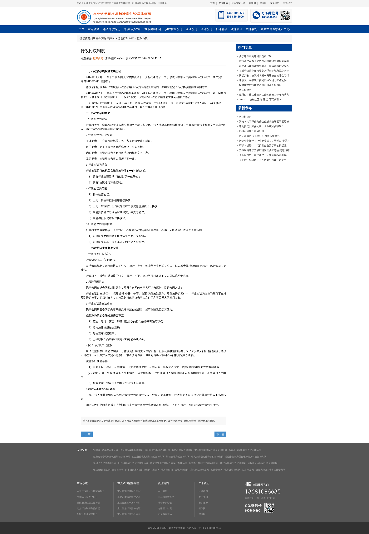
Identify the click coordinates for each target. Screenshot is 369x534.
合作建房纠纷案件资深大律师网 (245, 450)
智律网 (252, 3)
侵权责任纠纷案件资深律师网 (108, 469)
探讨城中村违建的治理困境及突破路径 (260, 85)
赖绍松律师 (245, 89)
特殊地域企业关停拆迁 (88, 502)
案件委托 (162, 491)
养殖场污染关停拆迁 (87, 497)
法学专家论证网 (110, 450)
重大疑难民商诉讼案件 (128, 514)
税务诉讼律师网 (232, 469)
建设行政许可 (126, 38)
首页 (212, 3)
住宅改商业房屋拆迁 (87, 514)
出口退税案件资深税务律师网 (133, 463)
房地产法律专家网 (199, 469)
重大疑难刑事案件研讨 (128, 502)
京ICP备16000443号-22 (210, 528)
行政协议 (142, 38)
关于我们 (287, 3)
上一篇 (87, 434)
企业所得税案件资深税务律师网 (148, 456)
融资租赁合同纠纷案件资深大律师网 (111, 456)
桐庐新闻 (97, 58)
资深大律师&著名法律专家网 (270, 469)
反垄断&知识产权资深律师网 (203, 463)
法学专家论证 (238, 3)
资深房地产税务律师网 (177, 456)
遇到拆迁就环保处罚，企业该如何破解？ (261, 126)
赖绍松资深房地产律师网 (157, 450)
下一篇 (220, 434)
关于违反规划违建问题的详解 (255, 56)
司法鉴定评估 (165, 514)
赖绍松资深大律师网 (182, 450)
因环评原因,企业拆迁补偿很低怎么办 (259, 136)
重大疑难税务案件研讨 (128, 491)
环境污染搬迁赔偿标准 (251, 131)
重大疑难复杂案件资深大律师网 (210, 450)
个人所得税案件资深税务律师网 (207, 456)
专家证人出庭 (165, 508)
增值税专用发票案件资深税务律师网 (168, 463)
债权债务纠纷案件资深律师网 (97, 38)
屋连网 (262, 3)
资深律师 (223, 3)
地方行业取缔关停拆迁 (88, 508)
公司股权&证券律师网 (131, 450)
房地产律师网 (182, 469)
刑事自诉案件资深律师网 (137, 469)
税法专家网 (216, 469)
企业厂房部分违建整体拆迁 (91, 491)
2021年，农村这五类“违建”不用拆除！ (260, 99)
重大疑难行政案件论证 (128, 508)
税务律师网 (167, 469)
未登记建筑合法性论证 (128, 497)
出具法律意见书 (166, 497)
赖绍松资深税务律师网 (104, 463)
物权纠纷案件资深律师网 (233, 463)
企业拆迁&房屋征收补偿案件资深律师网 (245, 456)
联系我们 (274, 3)
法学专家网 (248, 469)
